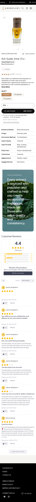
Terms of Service (8, 481)
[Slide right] (22, 49)
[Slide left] (13, 49)
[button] (22, 8)
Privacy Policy (7, 484)
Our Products (7, 468)
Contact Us (6, 475)
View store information (11, 122)
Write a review (18, 273)
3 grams (7, 94)
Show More (6, 87)
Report (12, 303)
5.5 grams (18, 94)
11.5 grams (7, 99)
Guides (4, 471)
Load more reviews (18, 451)
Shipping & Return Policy (11, 488)
